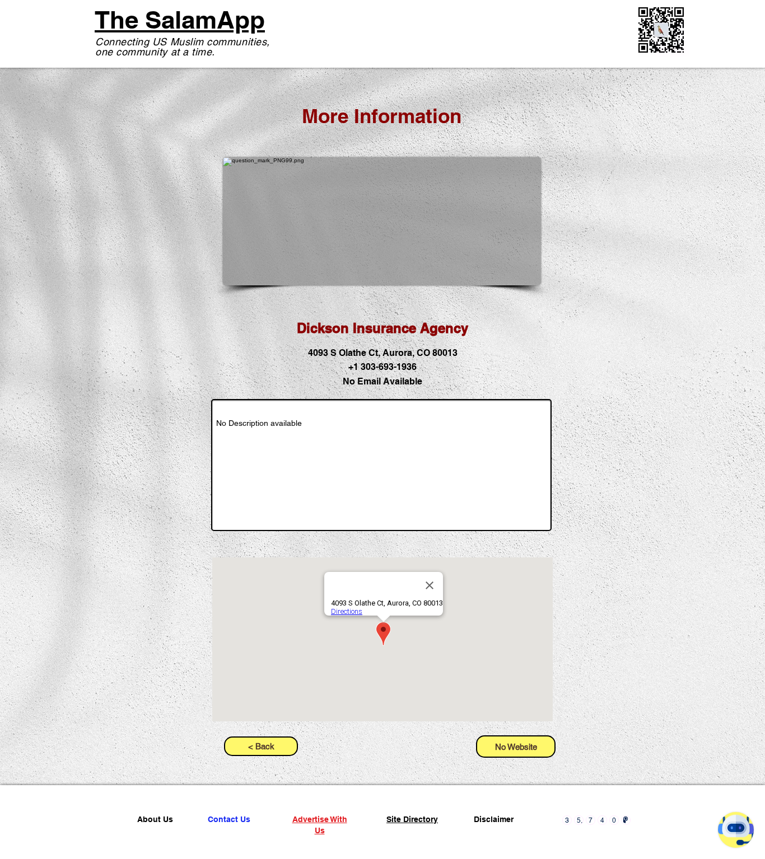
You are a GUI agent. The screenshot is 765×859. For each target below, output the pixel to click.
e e (74, 798)
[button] (516, 746)
